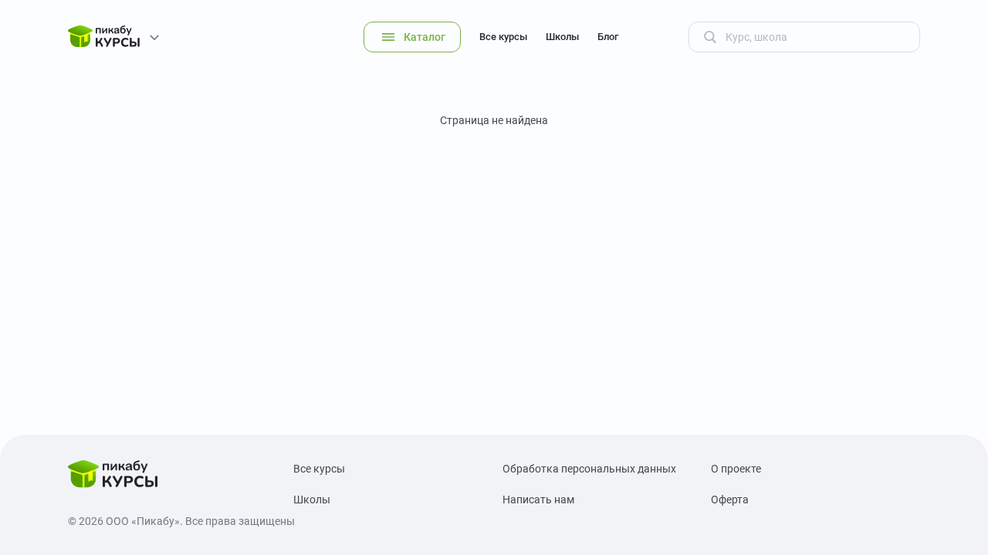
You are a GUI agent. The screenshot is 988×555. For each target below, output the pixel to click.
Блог (607, 36)
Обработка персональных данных (589, 468)
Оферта (730, 499)
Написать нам (538, 499)
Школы (562, 36)
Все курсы (503, 36)
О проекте (736, 468)
